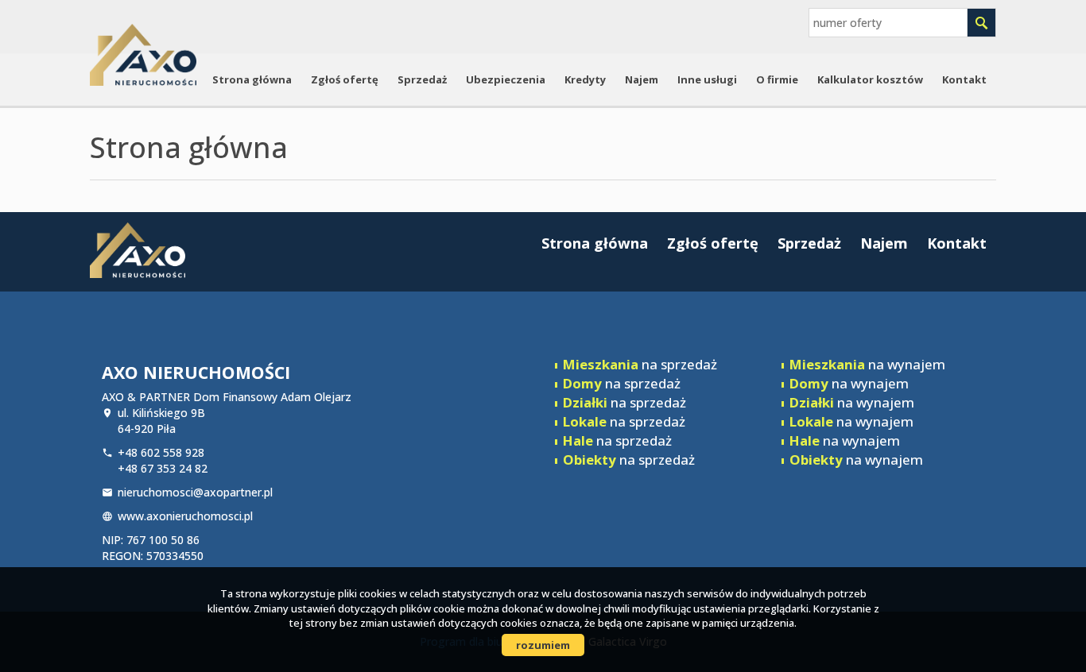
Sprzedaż (422, 79)
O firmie (777, 79)
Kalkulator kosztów (870, 79)
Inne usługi (707, 79)
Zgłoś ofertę (344, 79)
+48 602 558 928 (161, 452)
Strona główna (252, 79)
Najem (641, 79)
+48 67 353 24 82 (163, 468)
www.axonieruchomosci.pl (185, 515)
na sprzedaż (640, 364)
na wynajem (867, 364)
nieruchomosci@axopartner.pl (195, 492)
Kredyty (585, 79)
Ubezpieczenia (505, 79)
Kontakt (964, 79)
